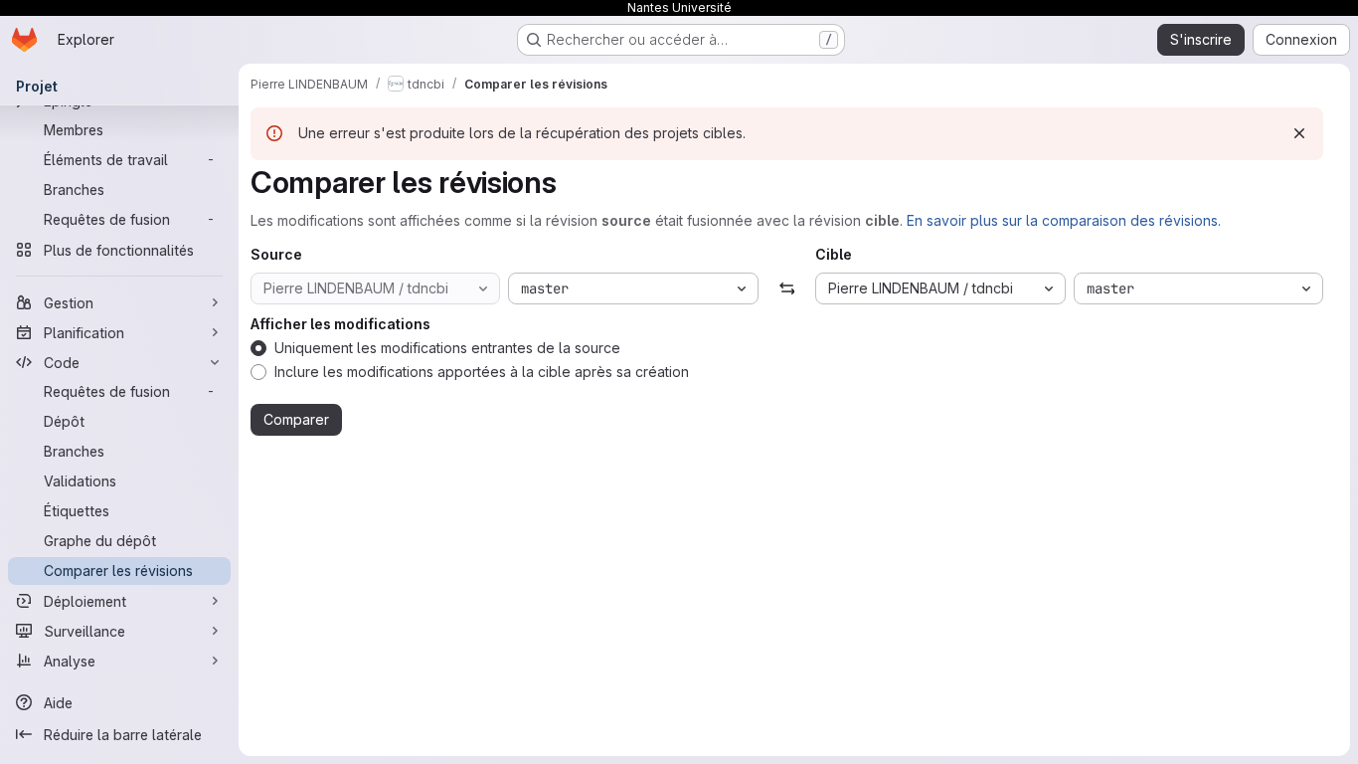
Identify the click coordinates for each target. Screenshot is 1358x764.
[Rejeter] (1299, 133)
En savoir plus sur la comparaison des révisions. (1064, 220)
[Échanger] (786, 288)
